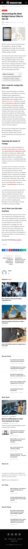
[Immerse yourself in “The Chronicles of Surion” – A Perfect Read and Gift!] (5, 455)
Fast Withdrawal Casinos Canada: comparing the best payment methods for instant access (18, 369)
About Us (19, 539)
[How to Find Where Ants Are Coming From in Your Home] (14, 335)
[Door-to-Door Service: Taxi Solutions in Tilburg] (5, 448)
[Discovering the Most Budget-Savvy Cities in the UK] (14, 34)
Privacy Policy (12, 539)
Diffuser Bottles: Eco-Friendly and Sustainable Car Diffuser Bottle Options (8, 261)
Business (4, 10)
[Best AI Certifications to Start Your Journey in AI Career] (14, 407)
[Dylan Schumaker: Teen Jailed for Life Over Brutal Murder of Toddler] (5, 490)
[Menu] (2, 2)
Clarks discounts (9, 151)
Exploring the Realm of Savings (11, 78)
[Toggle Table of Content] (19, 74)
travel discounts (11, 184)
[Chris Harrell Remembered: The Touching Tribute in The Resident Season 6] (5, 499)
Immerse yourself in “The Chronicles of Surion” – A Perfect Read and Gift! (18, 455)
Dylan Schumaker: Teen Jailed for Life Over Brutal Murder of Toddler (18, 490)
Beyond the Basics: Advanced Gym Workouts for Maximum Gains (17, 432)
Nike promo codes (20, 151)
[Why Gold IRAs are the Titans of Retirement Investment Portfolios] (5, 440)
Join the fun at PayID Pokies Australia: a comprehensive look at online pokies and (18, 376)
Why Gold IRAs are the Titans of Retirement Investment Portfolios (17, 440)
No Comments (21, 22)
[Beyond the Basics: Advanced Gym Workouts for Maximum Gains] (5, 432)
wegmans (11, 544)
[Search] (26, 2)
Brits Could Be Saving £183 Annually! (12, 76)
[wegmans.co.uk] (14, 2)
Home (9, 6)
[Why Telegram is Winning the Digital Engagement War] (14, 289)
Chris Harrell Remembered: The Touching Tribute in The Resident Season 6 (18, 499)
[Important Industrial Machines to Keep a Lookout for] (14, 312)
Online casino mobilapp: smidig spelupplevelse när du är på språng (17, 383)
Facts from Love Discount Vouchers (12, 80)
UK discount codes (12, 103)
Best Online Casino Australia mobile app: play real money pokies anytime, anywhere (17, 361)
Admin (7, 22)
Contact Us (14, 541)
